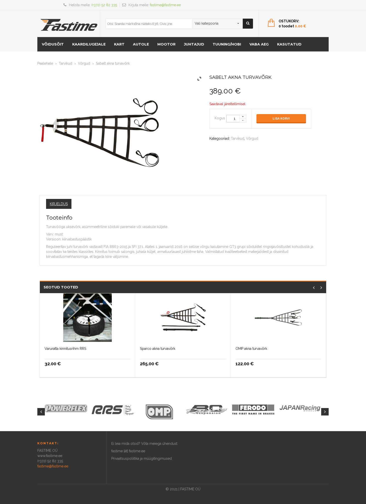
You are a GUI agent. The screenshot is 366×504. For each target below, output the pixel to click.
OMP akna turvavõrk (251, 349)
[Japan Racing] (300, 408)
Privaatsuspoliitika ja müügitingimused (141, 458)
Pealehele (45, 63)
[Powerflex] (66, 408)
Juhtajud (194, 44)
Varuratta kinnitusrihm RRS (65, 349)
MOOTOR (166, 44)
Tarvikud (65, 63)
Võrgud (84, 63)
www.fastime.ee (49, 456)
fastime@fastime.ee (165, 5)
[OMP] (159, 411)
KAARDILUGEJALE (89, 44)
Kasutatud (289, 44)
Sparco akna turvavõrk (157, 349)
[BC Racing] (206, 409)
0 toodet (292, 26)
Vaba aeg (259, 44)
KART (119, 44)
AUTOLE (141, 44)
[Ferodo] (253, 409)
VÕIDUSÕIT (53, 44)
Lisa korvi (281, 118)
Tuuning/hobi (227, 44)
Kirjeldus (59, 204)
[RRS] (113, 410)
